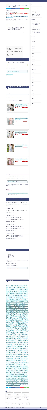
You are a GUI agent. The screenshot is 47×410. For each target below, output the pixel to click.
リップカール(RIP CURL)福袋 (14, 298)
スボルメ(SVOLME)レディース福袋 (16, 356)
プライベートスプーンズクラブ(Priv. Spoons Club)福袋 (17, 305)
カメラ (33, 51)
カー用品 (33, 53)
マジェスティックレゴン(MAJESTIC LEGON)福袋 (16, 300)
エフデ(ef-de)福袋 (11, 364)
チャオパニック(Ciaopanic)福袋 (17, 317)
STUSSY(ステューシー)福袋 (9, 322)
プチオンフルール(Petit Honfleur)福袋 (23, 304)
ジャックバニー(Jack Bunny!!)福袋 (14, 326)
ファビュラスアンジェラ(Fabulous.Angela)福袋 (18, 307)
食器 (32, 103)
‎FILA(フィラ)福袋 (24, 346)
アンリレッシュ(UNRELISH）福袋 (19, 368)
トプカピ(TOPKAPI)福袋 (18, 350)
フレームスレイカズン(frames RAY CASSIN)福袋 (17, 303)
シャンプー (33, 59)
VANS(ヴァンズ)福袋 (23, 291)
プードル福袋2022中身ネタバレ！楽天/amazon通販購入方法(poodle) (36, 21)
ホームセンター (34, 69)
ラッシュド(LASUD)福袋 (21, 287)
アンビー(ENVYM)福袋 (25, 375)
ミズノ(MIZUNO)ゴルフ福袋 (16, 358)
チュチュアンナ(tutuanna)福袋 (21, 316)
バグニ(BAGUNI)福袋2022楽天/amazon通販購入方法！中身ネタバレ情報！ (36, 27)
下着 (32, 77)
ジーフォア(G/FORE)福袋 (15, 328)
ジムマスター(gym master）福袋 (23, 326)
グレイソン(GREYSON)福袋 (9, 293)
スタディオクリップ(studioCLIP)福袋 (11, 378)
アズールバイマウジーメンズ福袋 (13, 382)
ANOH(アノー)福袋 (8, 377)
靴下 (32, 98)
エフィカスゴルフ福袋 (23, 336)
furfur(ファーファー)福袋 (18, 308)
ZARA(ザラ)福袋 (25, 329)
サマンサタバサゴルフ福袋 (18, 330)
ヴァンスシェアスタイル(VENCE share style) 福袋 (17, 302)
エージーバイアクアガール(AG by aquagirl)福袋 (18, 383)
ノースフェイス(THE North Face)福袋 (19, 313)
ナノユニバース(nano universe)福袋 (14, 372)
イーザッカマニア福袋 (12, 368)
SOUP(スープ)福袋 (21, 322)
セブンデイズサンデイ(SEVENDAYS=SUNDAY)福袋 (13, 320)
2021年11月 (33, 39)
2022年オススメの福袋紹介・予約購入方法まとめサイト (23, 0)
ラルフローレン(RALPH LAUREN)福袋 (19, 348)
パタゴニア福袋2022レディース (15, 312)
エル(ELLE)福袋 (18, 362)
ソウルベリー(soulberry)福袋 (19, 319)
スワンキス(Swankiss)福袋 (24, 356)
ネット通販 (9, 49)
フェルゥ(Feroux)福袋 (21, 306)
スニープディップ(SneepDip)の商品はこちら (13, 71)
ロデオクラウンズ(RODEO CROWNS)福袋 (21, 352)
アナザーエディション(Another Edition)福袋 (21, 380)
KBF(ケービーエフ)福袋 (13, 339)
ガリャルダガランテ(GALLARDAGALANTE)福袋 (19, 343)
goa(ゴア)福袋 (8, 339)
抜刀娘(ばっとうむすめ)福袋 (16, 311)
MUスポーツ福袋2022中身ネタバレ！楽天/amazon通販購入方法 (36, 24)
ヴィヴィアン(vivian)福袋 (16, 381)
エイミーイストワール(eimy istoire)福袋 (20, 366)
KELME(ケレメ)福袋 (20, 360)
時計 (32, 90)
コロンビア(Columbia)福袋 (17, 331)
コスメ (33, 56)
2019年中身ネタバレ (10, 54)
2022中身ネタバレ (10, 52)
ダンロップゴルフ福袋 (23, 317)
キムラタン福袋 (25, 333)
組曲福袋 (9, 341)
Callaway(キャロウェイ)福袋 (15, 342)
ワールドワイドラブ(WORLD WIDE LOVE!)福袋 (16, 295)
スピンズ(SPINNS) (11, 321)
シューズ (33, 61)
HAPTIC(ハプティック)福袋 (9, 310)
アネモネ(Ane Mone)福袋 (14, 377)
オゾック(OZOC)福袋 (18, 335)
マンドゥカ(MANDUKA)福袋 (11, 289)
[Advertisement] (17, 40)
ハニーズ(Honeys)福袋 (16, 310)
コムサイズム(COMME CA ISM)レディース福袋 (12, 332)
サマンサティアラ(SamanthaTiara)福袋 (18, 374)
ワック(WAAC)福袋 (21, 285)
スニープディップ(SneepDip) (11, 181)
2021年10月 (33, 41)
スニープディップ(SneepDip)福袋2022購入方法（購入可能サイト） (15, 48)
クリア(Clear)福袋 (15, 344)
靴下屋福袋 (13, 333)
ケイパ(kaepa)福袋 (18, 339)
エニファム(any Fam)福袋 (17, 364)
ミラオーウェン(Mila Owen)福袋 (14, 360)
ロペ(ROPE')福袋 (13, 352)
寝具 (32, 82)
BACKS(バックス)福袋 (23, 311)
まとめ (8, 55)
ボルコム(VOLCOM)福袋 (25, 300)
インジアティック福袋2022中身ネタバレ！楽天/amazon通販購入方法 (36, 32)
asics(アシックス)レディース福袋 (21, 382)
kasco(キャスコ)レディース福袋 (19, 333)
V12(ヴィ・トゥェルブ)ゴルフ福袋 (17, 337)
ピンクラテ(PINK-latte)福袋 (24, 308)
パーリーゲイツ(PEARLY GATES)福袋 (24, 312)
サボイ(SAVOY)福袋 (23, 330)
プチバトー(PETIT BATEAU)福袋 (14, 306)
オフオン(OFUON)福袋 (13, 335)
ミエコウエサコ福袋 (17, 289)
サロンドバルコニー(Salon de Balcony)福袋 (17, 329)
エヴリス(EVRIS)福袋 (12, 366)
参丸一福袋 (23, 293)
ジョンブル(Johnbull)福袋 (9, 323)
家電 (32, 80)
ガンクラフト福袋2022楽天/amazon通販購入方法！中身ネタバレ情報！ (36, 29)
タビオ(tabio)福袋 (10, 333)
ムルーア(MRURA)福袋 (17, 299)
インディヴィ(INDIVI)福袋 (17, 384)
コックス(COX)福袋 (20, 332)
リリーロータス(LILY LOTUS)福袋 (11, 297)
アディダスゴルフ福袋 (15, 370)
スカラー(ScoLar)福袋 (16, 322)
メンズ (33, 74)
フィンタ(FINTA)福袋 (19, 346)
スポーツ (33, 64)
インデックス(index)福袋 (24, 384)
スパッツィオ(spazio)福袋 (22, 321)
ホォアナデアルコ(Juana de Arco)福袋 (19, 301)
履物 (32, 85)
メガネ (33, 72)
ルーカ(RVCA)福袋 (17, 296)
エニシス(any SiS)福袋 (23, 364)
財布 (32, 93)
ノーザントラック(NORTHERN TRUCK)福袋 (15, 291)
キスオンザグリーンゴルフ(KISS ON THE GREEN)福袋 (19, 334)
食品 (32, 101)
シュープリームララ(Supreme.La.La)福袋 (14, 325)
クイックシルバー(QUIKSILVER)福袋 (15, 341)
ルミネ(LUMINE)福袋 (11, 296)
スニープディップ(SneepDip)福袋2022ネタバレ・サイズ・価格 (14, 51)
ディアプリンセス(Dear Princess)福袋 (12, 316)
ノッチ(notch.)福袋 (12, 313)
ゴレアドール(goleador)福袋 (24, 331)
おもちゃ (33, 48)
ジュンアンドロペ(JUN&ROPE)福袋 (14, 324)
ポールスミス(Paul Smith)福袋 (11, 301)
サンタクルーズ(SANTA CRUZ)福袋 (17, 293)
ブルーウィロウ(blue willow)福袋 (14, 304)
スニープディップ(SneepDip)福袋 (20, 378)
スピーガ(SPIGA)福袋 (16, 321)
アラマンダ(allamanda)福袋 (23, 376)
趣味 (32, 95)
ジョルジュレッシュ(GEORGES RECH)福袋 (18, 323)
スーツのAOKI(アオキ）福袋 (21, 370)
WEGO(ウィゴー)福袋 (22, 381)
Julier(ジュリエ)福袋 (22, 324)
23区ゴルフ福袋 (24, 337)
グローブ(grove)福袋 (23, 339)
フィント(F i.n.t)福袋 (13, 346)
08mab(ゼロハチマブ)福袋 (22, 338)
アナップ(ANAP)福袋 (20, 377)
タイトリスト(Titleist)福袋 (12, 319)
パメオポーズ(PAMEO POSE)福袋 (21, 309)
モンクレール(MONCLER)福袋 (10, 299)
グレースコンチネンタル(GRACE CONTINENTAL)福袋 (21, 340)
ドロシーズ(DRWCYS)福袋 (24, 350)
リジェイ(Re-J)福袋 (20, 298)
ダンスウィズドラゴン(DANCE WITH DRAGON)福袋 (18, 318)
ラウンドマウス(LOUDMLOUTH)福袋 (13, 287)
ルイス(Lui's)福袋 (22, 296)
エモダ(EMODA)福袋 (22, 362)
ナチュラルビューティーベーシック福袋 (16, 314)
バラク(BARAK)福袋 (14, 309)
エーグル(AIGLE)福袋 (12, 379)
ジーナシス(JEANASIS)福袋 (22, 328)
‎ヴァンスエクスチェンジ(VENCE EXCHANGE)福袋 (21, 379)
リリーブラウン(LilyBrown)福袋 (19, 297)
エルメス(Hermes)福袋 (17, 336)
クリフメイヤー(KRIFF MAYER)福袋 (17, 375)
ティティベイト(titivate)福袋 (17, 315)
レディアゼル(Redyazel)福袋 (17, 354)
